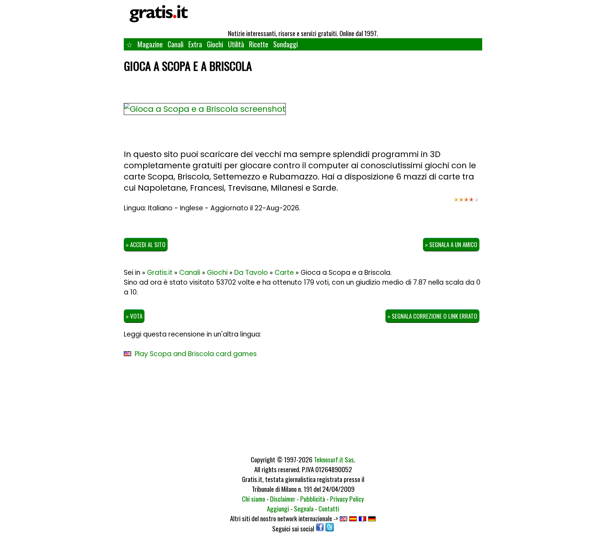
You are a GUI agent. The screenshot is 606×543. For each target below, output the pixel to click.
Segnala (304, 508)
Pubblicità (312, 498)
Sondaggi (285, 44)
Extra (195, 44)
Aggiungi (278, 508)
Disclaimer (282, 498)
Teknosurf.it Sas (334, 459)
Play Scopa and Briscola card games (196, 354)
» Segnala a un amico (451, 244)
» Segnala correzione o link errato (432, 316)
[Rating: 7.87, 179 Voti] (466, 202)
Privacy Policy (347, 498)
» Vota (134, 316)
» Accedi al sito (146, 244)
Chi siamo (253, 498)
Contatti (328, 508)
